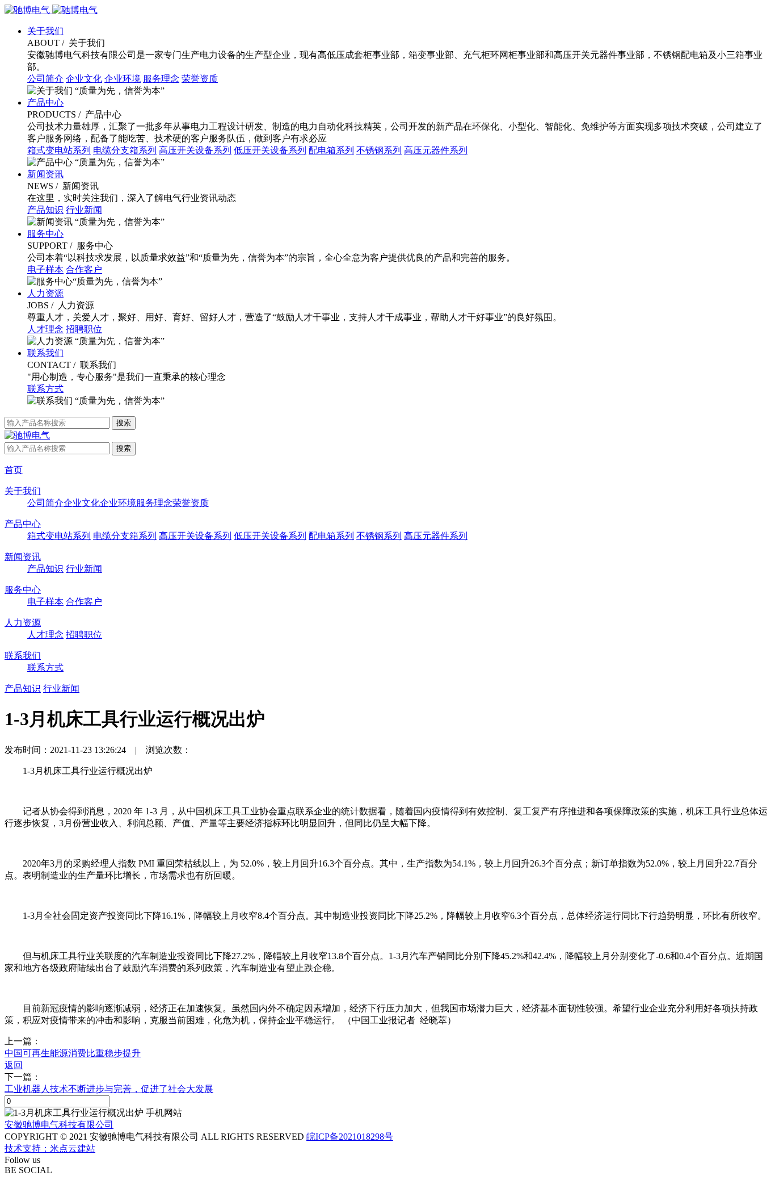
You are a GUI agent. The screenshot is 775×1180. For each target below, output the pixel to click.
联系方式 (45, 389)
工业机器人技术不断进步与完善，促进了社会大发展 (109, 1089)
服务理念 (161, 78)
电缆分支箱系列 (125, 150)
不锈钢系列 (379, 150)
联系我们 (45, 353)
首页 (14, 470)
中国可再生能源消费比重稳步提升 (73, 1053)
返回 (14, 1065)
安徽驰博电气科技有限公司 (59, 1124)
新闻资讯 (45, 174)
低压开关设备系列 (270, 150)
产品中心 (45, 102)
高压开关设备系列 (195, 150)
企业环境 (122, 78)
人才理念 (45, 329)
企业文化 (84, 78)
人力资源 (45, 293)
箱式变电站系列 (59, 150)
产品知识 (45, 210)
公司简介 (45, 78)
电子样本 (45, 269)
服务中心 (45, 233)
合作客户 (84, 269)
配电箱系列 (331, 150)
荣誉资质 (200, 78)
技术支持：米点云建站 (50, 1148)
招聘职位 (84, 329)
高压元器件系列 (435, 150)
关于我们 (45, 31)
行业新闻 (84, 210)
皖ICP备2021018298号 (349, 1136)
